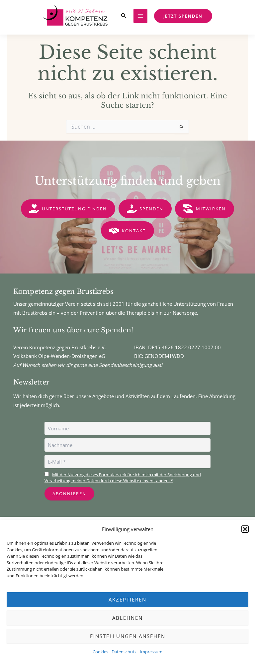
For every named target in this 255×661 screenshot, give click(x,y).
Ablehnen (127, 617)
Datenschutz (124, 652)
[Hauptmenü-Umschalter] (140, 16)
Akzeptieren (127, 599)
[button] (245, 529)
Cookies (100, 652)
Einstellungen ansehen (127, 636)
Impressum (151, 652)
